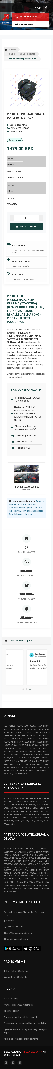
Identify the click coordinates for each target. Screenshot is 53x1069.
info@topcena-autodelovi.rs (19, 933)
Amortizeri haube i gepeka (16, 852)
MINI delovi (19, 755)
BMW (22, 799)
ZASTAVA (11, 824)
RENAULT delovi (27, 761)
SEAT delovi (22, 764)
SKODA (38, 818)
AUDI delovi (30, 726)
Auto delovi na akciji (13, 888)
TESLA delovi (16, 771)
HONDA (24, 805)
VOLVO (46, 821)
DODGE (6, 805)
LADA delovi (44, 745)
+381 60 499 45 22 (27, 16)
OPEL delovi (15, 758)
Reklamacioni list (11, 1011)
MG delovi (8, 755)
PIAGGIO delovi (42, 758)
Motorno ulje (10, 849)
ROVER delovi (42, 761)
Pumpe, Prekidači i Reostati (21, 54)
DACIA (16, 802)
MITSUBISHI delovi (34, 755)
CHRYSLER (29, 799)
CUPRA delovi (17, 732)
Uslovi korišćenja (11, 998)
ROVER (16, 818)
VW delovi (8, 774)
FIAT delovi (9, 739)
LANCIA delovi (10, 748)
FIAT (12, 805)
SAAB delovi (9, 764)
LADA (28, 808)
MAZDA (24, 811)
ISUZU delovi (30, 742)
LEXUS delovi (43, 748)
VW (5, 824)
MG (42, 811)
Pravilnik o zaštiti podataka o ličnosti (20, 1017)
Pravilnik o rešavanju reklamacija (18, 1005)
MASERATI (15, 811)
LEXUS (6, 811)
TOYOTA (39, 821)
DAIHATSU (45, 802)
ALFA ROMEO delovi (13, 726)
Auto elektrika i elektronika (36, 888)
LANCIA (34, 808)
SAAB (24, 818)
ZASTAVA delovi (20, 774)
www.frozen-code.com (17, 939)
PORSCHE (45, 815)
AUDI (17, 799)
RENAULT (7, 818)
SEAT (31, 818)
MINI (47, 811)
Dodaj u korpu (28, 226)
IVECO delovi (43, 742)
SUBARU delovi (35, 767)
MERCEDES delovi (41, 751)
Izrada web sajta (32, 1052)
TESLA (32, 821)
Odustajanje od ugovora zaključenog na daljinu (25, 1023)
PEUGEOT (29, 815)
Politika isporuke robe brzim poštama (21, 1039)
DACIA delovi (32, 732)
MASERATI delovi (11, 751)
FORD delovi (21, 739)
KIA (23, 808)
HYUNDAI (32, 805)
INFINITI (40, 805)
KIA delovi (33, 745)
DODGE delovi (43, 736)
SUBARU (18, 821)
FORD (17, 805)
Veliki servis (43, 849)
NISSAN (16, 815)
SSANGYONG (8, 821)
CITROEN (37, 799)
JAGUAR (13, 808)
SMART (46, 818)
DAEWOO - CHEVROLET (30, 802)
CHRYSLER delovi (11, 729)
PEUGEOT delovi (28, 758)
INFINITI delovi (17, 742)
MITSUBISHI (8, 815)
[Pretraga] (45, 24)
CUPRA (10, 802)
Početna (11, 49)
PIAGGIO (37, 815)
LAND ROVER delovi (27, 748)
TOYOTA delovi (29, 771)
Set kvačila (31, 849)
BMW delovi (43, 726)
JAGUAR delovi (10, 745)
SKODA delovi (36, 764)
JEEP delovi (23, 745)
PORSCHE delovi (11, 761)
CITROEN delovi (29, 729)
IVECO (6, 808)
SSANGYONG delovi (19, 767)
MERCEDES (34, 811)
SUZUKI (25, 821)
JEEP (19, 808)
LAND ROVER (44, 808)
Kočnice (21, 849)
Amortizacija (10, 892)
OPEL (22, 815)
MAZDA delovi (26, 751)
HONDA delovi (34, 739)
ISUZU (46, 805)
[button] (23, 689)
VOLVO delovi (43, 771)
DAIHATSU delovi (28, 736)
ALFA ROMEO (9, 799)
